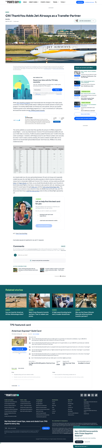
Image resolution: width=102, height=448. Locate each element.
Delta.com (34, 187)
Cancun (54, 411)
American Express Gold (9, 407)
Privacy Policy (59, 93)
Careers (69, 405)
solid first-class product (32, 191)
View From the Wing (21, 233)
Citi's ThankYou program (23, 102)
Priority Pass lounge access (26, 407)
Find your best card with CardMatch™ (85, 118)
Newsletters (70, 411)
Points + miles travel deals (25, 405)
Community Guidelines (32, 249)
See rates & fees (76, 78)
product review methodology (58, 68)
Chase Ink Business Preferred (10, 411)
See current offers (85, 114)
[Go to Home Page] (13, 2)
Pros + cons (14, 368)
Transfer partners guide (25, 401)
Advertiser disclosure (89, 2)
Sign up (57, 89)
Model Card (86, 413)
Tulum (53, 409)
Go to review (36, 334)
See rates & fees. (22, 353)
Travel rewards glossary (41, 416)
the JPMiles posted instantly (37, 110)
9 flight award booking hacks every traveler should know (61, 313)
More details (21, 368)
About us (70, 401)
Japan (53, 403)
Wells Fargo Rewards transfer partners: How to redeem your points (39, 314)
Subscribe (80, 2)
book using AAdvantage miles (51, 187)
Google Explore (39, 403)
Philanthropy (70, 403)
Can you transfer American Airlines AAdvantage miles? (14, 313)
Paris (53, 407)
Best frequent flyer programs (26, 409)
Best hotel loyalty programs (26, 411)
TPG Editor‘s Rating (16, 334)
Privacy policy (87, 405)
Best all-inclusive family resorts (42, 409)
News (7, 12)
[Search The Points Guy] (96, 2)
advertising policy (47, 68)
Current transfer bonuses (25, 403)
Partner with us (71, 415)
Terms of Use (37, 93)
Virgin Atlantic (23, 183)
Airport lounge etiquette (41, 413)
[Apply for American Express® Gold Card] (19, 341)
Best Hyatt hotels (39, 411)
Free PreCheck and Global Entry (42, 415)
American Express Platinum (10, 405)
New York (54, 405)
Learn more (79, 441)
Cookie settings (87, 408)
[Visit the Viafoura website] (63, 276)
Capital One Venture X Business (11, 409)
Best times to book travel (41, 405)
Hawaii (53, 401)
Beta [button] (62, 246)
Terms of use (86, 406)
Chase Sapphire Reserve (9, 403)
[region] (39, 265)
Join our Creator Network (73, 413)
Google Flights (39, 401)
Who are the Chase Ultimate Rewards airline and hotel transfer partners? (84, 314)
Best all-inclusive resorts (41, 407)
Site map (70, 409)
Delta (14, 183)
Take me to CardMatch (44, 225)
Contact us (70, 407)
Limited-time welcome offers (10, 416)
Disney (53, 413)
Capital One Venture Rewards (10, 401)
